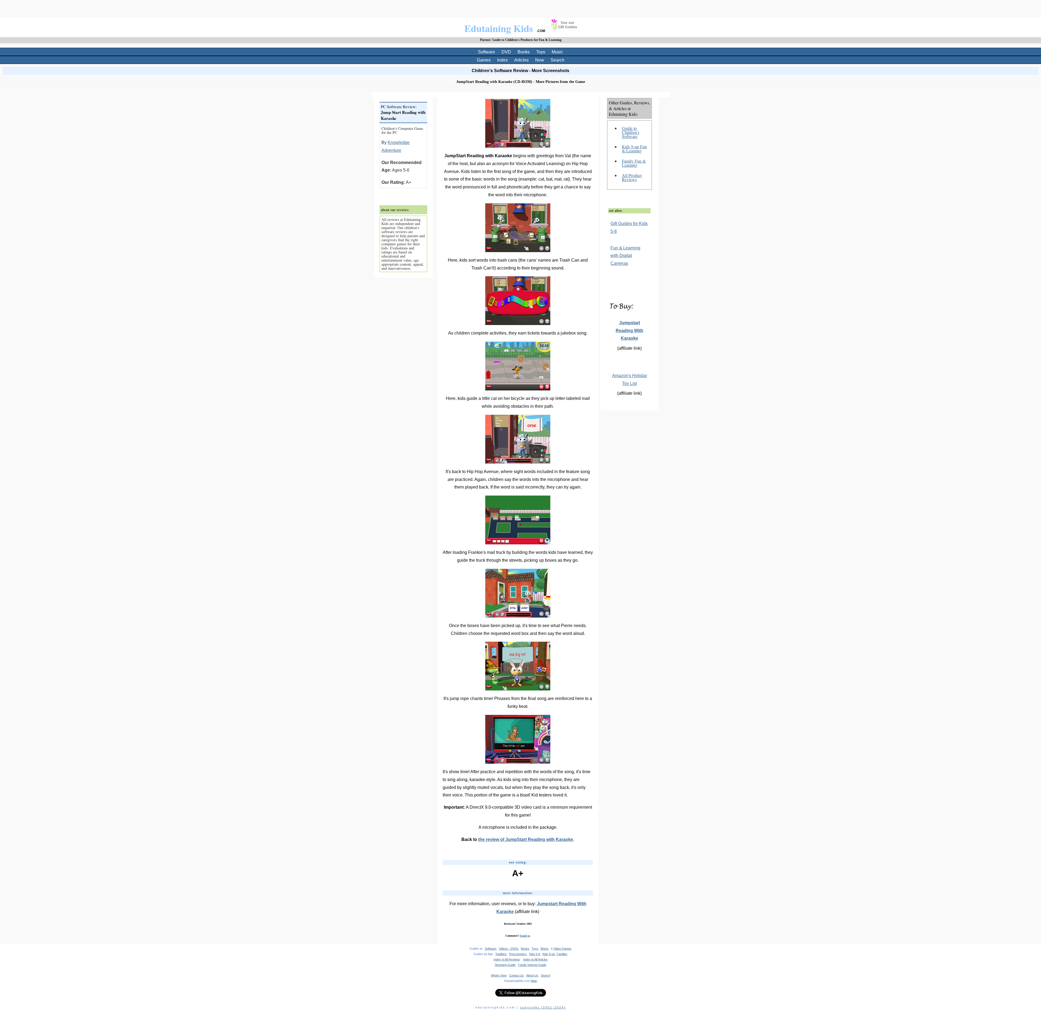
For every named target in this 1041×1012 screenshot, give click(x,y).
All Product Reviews (632, 177)
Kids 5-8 (534, 954)
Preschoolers (518, 954)
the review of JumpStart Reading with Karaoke (525, 839)
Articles (521, 60)
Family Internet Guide (532, 964)
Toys (540, 52)
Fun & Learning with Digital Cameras (625, 256)
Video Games (562, 948)
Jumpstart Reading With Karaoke (629, 330)
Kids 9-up (548, 954)
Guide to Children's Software (630, 132)
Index (502, 60)
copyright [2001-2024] (543, 1007)
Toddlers (501, 954)
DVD (506, 52)
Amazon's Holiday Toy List (629, 379)
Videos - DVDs (508, 948)
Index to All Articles (535, 959)
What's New (499, 975)
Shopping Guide (505, 964)
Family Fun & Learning (634, 163)
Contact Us (516, 975)
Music (557, 52)
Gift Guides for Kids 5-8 (629, 227)
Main (534, 980)
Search (557, 60)
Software (486, 52)
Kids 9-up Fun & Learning (634, 148)
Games (484, 60)
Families (562, 954)
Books (524, 52)
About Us (532, 975)
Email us (525, 935)
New (539, 60)
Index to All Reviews (507, 959)
